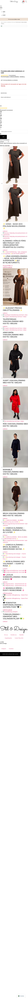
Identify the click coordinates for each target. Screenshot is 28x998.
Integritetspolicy (8, 638)
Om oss (6, 634)
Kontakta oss (14, 634)
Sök (3, 136)
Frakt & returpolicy (6, 97)
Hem (1, 22)
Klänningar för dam (11, 22)
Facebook (11, 648)
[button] (2, 19)
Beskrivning (4, 93)
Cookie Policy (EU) (19, 638)
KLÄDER (4, 22)
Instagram (3, 648)
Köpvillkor (21, 634)
